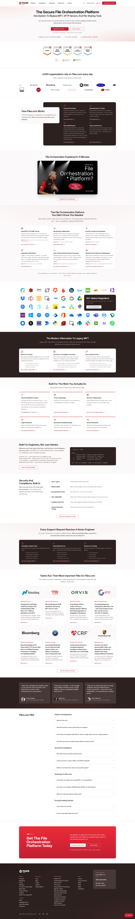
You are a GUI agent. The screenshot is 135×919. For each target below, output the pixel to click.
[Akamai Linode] (22, 290)
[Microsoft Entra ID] (55, 315)
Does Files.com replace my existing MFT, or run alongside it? (74, 780)
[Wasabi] (112, 323)
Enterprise (52, 3)
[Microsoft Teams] (96, 315)
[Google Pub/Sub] (22, 306)
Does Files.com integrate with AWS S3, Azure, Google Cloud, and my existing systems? (82, 734)
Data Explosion (58, 895)
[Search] (83, 3)
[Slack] (87, 323)
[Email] (31, 298)
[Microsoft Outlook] (79, 315)
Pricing (69, 3)
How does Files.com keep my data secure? (69, 754)
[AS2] (47, 290)
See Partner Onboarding (61, 412)
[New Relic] (112, 315)
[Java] (47, 306)
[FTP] (47, 298)
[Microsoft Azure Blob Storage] (39, 315)
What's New (22, 888)
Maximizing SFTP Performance (62, 886)
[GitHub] (47, 914)
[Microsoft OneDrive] (71, 315)
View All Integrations (94, 307)
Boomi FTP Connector (59, 905)
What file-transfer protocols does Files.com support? (72, 727)
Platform (33, 3)
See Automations (94, 119)
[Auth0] (55, 290)
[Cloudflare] (96, 290)
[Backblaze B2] (63, 290)
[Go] (55, 298)
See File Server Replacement (94, 266)
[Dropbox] (22, 298)
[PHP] (39, 323)
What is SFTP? (57, 882)
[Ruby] (63, 323)
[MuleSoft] (104, 315)
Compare (21, 893)
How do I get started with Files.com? (67, 813)
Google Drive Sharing (59, 899)
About (20, 900)
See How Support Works (29, 561)
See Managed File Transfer (29, 412)
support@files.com (100, 874)
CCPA (79, 884)
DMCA (79, 886)
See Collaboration (59, 244)
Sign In (98, 3)
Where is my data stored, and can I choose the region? (73, 768)
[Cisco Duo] (87, 290)
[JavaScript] (55, 306)
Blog (37, 880)
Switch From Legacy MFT (25, 895)
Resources (61, 3)
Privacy (80, 878)
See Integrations (69, 119)
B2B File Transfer (58, 888)
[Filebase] (39, 298)
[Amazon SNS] (39, 290)
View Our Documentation (92, 561)
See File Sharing (69, 142)
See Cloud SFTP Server (28, 244)
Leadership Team (23, 902)
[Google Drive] (79, 298)
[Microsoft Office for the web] (63, 315)
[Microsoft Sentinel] (87, 315)
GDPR (79, 882)
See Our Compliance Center (67, 516)
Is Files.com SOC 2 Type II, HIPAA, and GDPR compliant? (73, 761)
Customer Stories (23, 891)
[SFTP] (71, 323)
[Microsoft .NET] (22, 315)
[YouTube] (39, 914)
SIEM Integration (58, 903)
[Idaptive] (39, 306)
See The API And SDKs (28, 467)
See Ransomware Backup (62, 430)
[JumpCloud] (63, 306)
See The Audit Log (95, 142)
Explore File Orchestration (67, 199)
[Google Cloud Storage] (71, 298)
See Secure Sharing (93, 430)
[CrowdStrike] (104, 290)
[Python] (55, 323)
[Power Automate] (47, 323)
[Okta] (22, 323)
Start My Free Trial (109, 3)
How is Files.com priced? (64, 806)
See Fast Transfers (92, 244)
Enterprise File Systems (60, 897)
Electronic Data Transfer (60, 893)
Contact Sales (90, 3)
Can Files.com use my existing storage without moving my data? (75, 741)
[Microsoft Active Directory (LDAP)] (31, 315)
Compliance (81, 888)
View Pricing (76, 29)
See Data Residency (59, 370)
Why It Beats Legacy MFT (29, 370)
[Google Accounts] (63, 298)
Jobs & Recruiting (26, 904)
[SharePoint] (79, 323)
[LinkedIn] (43, 914)
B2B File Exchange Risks (60, 891)
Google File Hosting (59, 901)
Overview (21, 878)
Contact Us (22, 906)
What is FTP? (57, 878)
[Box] (79, 290)
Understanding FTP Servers (61, 880)
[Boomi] (71, 290)
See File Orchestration (93, 370)
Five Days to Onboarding (25, 886)
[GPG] (31, 306)
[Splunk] (96, 323)
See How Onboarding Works (61, 561)
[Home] (23, 3)
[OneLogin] (31, 323)
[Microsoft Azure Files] (47, 315)
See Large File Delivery (28, 430)
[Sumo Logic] (104, 323)
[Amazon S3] (31, 290)
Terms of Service (82, 880)
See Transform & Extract (61, 266)
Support (38, 884)
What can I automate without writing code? (69, 794)
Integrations (42, 3)
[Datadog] (112, 290)
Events (37, 882)
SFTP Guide (57, 884)
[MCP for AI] (79, 306)
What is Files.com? (62, 720)
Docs (37, 878)
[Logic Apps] (71, 306)
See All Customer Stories (67, 671)
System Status (44, 886)
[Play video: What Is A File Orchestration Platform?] (68, 177)
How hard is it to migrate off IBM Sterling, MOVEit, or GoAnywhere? (76, 787)
